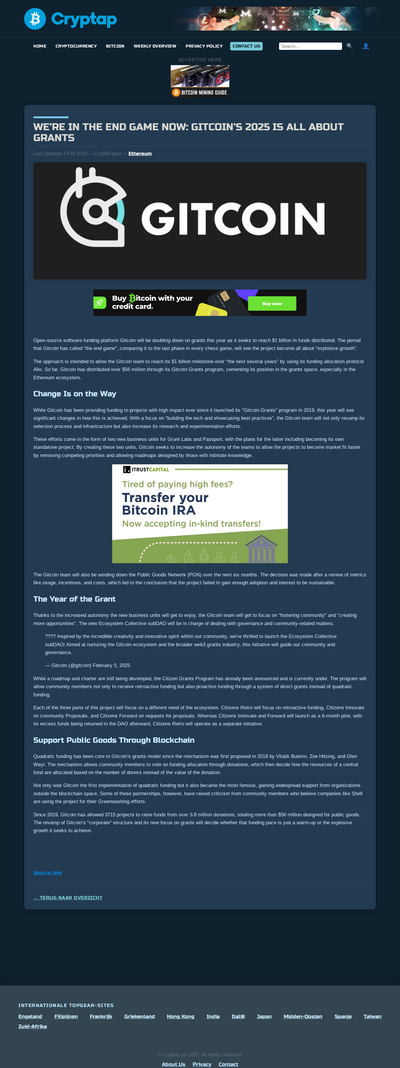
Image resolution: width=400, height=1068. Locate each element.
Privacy (202, 1064)
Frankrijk (101, 1016)
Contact (228, 1064)
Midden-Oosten (303, 1016)
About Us (173, 1064)
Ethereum (140, 153)
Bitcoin (115, 46)
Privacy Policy (204, 46)
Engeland (30, 1016)
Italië (238, 1016)
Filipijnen (66, 1016)
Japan (264, 1016)
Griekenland (139, 1016)
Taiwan (373, 1016)
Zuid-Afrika (32, 1026)
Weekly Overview (155, 46)
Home (39, 46)
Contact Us (246, 46)
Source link (47, 873)
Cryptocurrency (76, 46)
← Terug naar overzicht (67, 898)
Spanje (343, 1016)
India (213, 1016)
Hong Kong (180, 1016)
